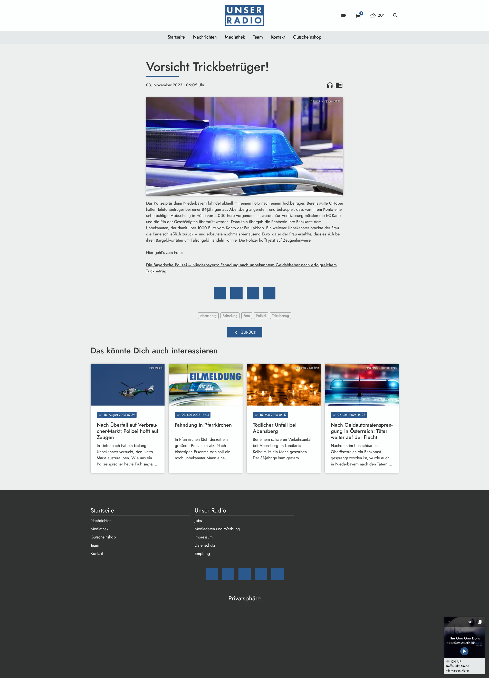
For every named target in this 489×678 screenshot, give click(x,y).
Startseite (176, 37)
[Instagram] (116, 15)
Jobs (198, 521)
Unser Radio (210, 510)
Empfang (202, 553)
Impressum (204, 537)
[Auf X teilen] (236, 293)
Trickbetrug (280, 315)
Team (258, 37)
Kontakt (278, 37)
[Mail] (96, 15)
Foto (246, 315)
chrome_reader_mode (339, 85)
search (395, 15)
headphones (329, 85)
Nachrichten (205, 37)
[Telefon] (126, 15)
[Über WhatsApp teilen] (253, 293)
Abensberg (208, 315)
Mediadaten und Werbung (217, 529)
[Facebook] (106, 15)
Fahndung (230, 315)
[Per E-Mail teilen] (269, 293)
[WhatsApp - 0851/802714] (137, 15)
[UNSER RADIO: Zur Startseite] (244, 15)
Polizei (261, 315)
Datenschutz (205, 545)
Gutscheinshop (307, 37)
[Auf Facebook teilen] (220, 293)
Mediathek (235, 37)
